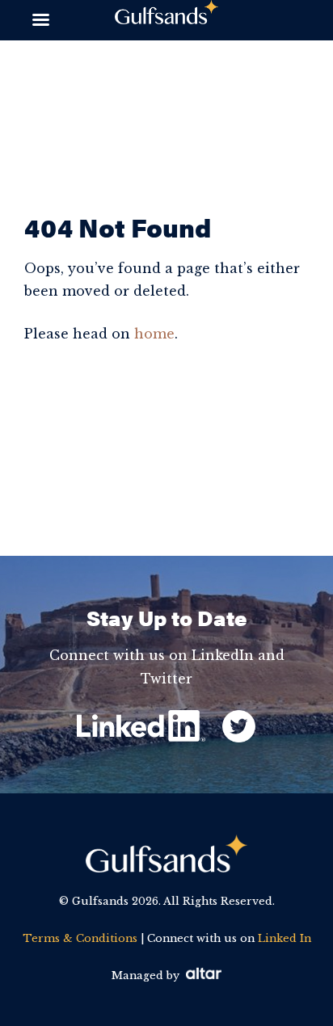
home (154, 334)
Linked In (284, 938)
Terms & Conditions (80, 938)
